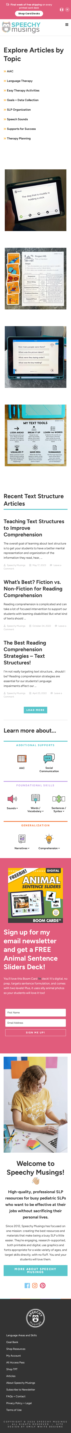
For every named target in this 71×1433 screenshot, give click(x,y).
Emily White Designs (45, 1427)
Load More (35, 710)
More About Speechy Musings (35, 1270)
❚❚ (62, 9)
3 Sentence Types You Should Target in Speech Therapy (35, 238)
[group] (29, 9)
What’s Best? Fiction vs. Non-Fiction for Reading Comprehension (33, 588)
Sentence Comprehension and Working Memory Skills (35, 395)
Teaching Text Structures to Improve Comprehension (35, 317)
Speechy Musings (35, 27)
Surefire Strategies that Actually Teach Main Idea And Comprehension (36, 474)
